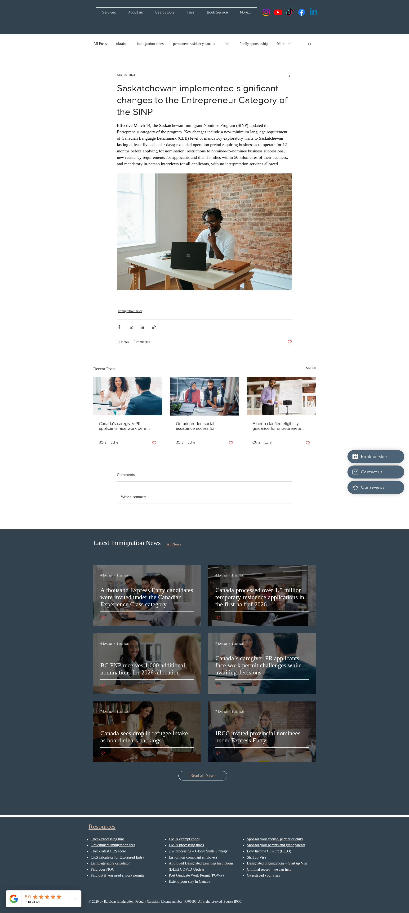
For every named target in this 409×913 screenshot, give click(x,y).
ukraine (121, 44)
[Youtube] (278, 12)
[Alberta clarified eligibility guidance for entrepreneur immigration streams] (281, 396)
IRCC (237, 901)
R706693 (190, 901)
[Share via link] (154, 327)
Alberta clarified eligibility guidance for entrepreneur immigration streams (277, 426)
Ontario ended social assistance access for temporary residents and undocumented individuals (200, 426)
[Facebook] (301, 12)
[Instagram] (266, 12)
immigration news (150, 44)
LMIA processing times (186, 845)
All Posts (100, 44)
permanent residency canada (194, 44)
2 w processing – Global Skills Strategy (198, 851)
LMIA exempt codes (184, 839)
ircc (227, 44)
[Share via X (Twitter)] (131, 327)
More (281, 44)
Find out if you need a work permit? (117, 875)
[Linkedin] (313, 12)
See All (311, 368)
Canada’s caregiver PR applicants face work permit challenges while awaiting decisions (124, 426)
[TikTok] (289, 12)
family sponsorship (254, 44)
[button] (309, 44)
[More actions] (289, 75)
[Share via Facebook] (119, 327)
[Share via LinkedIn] (142, 327)
